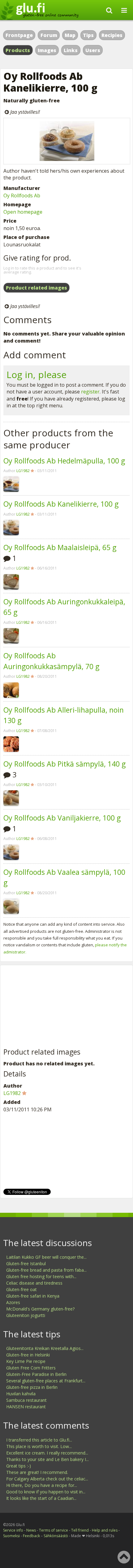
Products (18, 50)
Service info (13, 1530)
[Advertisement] (49, 1006)
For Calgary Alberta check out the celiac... (47, 1479)
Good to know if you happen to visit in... (45, 1492)
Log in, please (36, 374)
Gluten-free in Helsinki (28, 1355)
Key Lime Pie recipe (25, 1361)
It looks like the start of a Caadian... (41, 1498)
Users (92, 50)
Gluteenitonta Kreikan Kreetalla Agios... (45, 1348)
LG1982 (23, 470)
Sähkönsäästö (56, 1535)
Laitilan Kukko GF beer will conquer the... (46, 1257)
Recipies (111, 35)
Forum (49, 35)
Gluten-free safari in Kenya (32, 1296)
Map (70, 35)
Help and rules (105, 1530)
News (31, 1530)
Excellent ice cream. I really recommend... (47, 1453)
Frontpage (19, 35)
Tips (88, 35)
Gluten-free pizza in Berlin (32, 1387)
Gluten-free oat (21, 1289)
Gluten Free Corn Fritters (31, 1368)
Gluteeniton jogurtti (25, 1315)
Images (47, 50)
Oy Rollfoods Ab (21, 195)
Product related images (36, 287)
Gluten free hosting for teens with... (41, 1276)
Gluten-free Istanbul (26, 1263)
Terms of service (53, 1530)
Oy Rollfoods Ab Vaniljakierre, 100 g (62, 818)
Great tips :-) (18, 1466)
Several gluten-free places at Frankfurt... (45, 1381)
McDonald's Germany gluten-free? (40, 1309)
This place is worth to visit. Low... (39, 1446)
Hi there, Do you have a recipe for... (41, 1485)
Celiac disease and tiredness (34, 1283)
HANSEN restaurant (26, 1407)
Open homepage (22, 211)
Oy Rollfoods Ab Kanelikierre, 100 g (60, 504)
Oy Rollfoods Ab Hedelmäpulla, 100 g (64, 461)
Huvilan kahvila (21, 1394)
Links (71, 50)
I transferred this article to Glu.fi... (39, 1440)
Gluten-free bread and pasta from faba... (46, 1270)
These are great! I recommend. (37, 1472)
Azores (13, 1302)
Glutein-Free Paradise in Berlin (36, 1374)
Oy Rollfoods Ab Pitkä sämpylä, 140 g (64, 764)
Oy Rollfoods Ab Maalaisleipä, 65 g (59, 547)
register (90, 391)
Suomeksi (11, 1535)
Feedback (31, 1535)
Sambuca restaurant (26, 1400)
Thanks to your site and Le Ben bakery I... (47, 1459)
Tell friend (80, 1530)
